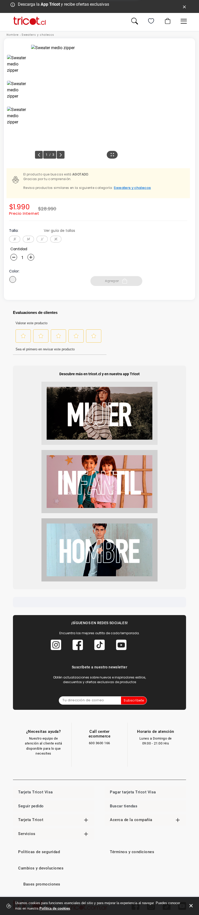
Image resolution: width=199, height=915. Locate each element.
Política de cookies (54, 908)
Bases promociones (41, 884)
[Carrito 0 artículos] (167, 21)
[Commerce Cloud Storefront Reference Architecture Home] (29, 21)
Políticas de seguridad (39, 852)
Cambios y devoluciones (40, 868)
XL (56, 239)
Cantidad (18, 249)
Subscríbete (134, 700)
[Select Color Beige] (13, 279)
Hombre (12, 35)
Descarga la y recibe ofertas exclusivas (63, 4)
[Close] (184, 6)
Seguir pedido (31, 806)
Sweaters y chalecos (38, 35)
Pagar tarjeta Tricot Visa (133, 792)
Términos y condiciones (132, 852)
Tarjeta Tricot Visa (35, 792)
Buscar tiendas (123, 806)
